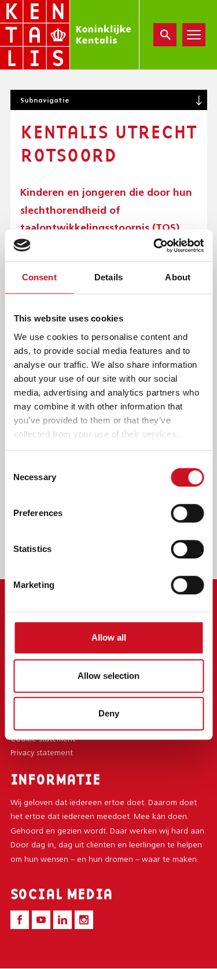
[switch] (187, 513)
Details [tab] (108, 277)
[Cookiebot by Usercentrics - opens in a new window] (154, 245)
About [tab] (177, 277)
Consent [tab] (39, 277)
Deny (108, 713)
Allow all (108, 637)
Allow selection (108, 676)
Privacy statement (41, 753)
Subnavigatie (44, 100)
